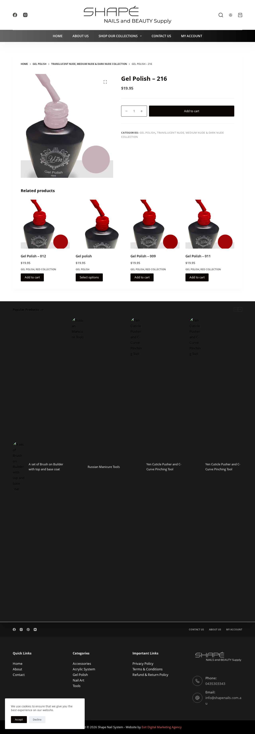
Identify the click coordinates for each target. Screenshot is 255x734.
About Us (81, 36)
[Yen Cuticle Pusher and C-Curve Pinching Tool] (136, 467)
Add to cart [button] (32, 277)
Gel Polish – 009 (143, 256)
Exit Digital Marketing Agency (162, 727)
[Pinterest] (28, 629)
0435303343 (215, 683)
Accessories (82, 663)
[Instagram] (25, 15)
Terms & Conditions (147, 669)
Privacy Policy (142, 663)
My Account (191, 36)
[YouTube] (35, 629)
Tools (76, 685)
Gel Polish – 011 (198, 256)
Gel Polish (147, 132)
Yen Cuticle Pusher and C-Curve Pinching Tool (163, 466)
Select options (89, 277)
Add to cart (191, 111)
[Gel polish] (100, 224)
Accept (19, 719)
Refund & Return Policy (150, 674)
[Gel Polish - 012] (45, 224)
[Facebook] (15, 15)
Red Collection (46, 269)
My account (234, 629)
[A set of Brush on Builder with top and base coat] (19, 467)
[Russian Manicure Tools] (78, 467)
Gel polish (84, 256)
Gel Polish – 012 (33, 256)
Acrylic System (84, 669)
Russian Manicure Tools (104, 467)
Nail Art (78, 680)
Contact (19, 674)
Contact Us (161, 36)
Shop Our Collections (118, 36)
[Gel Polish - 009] (154, 224)
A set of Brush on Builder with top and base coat (46, 466)
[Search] (221, 15)
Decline (37, 719)
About (17, 669)
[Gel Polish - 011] (209, 224)
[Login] (230, 15)
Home (58, 36)
